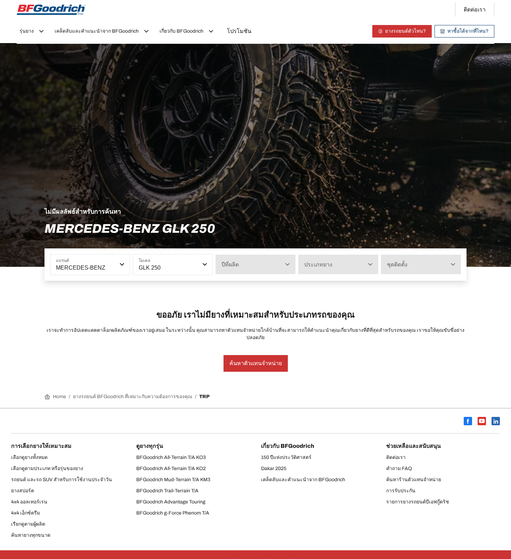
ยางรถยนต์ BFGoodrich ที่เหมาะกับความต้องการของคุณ (132, 396)
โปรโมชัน (239, 31)
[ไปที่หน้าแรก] (51, 9)
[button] (121, 264)
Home (59, 396)
